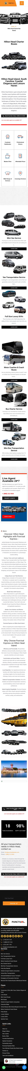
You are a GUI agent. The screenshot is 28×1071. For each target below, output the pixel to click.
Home (12, 26)
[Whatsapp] (3, 1067)
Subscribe (12, 903)
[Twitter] (5, 936)
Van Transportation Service (14, 277)
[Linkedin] (7, 936)
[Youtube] (13, 936)
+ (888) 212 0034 (8, 493)
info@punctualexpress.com (12, 852)
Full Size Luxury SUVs (14, 316)
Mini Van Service (14, 238)
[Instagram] (10, 936)
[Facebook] (2, 936)
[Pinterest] (16, 936)
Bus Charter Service (14, 409)
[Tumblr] (18, 936)
